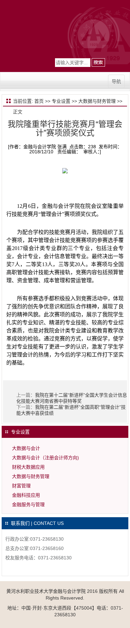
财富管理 (21, 485)
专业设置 (61, 101)
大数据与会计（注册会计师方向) (45, 457)
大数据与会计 (26, 448)
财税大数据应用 (28, 467)
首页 (39, 101)
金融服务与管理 (28, 504)
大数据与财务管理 (97, 101)
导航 (116, 81)
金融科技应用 (26, 495)
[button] (98, 62)
